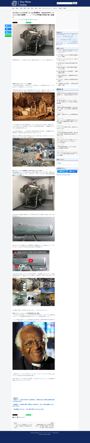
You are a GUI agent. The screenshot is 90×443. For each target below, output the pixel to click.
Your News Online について (36, 432)
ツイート (9, 25)
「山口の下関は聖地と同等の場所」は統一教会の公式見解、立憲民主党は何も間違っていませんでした (67, 133)
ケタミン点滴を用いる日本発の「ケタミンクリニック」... (68, 51)
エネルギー (59, 36)
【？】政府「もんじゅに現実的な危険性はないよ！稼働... (68, 55)
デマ (66, 41)
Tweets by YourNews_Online (63, 174)
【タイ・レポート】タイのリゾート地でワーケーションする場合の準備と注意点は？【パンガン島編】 (67, 153)
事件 (32, 8)
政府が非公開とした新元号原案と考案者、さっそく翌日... (68, 68)
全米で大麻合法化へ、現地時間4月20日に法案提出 (68, 76)
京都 (73, 41)
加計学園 (70, 43)
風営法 (69, 36)
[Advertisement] (33, 71)
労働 (21, 8)
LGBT (67, 39)
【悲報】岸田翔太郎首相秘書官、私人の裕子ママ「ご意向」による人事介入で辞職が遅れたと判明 (67, 108)
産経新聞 (74, 43)
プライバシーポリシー (47, 432)
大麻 (73, 34)
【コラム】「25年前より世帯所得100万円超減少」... (68, 80)
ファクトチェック (47, 8)
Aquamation (34, 19)
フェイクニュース (60, 41)
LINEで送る (9, 35)
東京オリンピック (66, 34)
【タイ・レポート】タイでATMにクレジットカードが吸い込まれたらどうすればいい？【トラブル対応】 (67, 140)
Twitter (60, 44)
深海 (24, 19)
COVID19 (58, 34)
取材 (65, 8)
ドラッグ (62, 38)
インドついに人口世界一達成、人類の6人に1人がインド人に (67, 127)
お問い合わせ (56, 432)
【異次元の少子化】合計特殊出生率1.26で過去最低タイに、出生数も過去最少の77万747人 (67, 94)
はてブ (9, 32)
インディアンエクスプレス (43, 374)
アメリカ (67, 38)
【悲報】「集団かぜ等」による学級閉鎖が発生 (67, 114)
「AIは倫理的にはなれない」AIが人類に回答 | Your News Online (28, 409)
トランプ (69, 41)
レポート (65, 43)
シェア (9, 29)
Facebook (73, 171)
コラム (55, 8)
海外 (36, 8)
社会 (28, 8)
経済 (17, 8)
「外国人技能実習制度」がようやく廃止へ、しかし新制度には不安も (67, 147)
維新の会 (58, 43)
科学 (40, 8)
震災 (72, 36)
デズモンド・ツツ (34, 316)
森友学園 (63, 39)
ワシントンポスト (22, 374)
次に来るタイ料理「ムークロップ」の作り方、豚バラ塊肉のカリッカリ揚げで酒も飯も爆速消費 (67, 101)
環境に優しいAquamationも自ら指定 (26, 321)
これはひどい (75, 39)
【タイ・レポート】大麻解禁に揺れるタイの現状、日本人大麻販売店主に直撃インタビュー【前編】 (67, 121)
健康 (70, 39)
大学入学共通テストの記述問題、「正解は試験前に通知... (68, 72)
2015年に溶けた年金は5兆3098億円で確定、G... (67, 63)
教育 (66, 36)
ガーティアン (31, 374)
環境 (25, 8)
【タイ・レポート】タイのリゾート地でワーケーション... (68, 59)
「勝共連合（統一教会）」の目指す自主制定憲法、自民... (68, 84)
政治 (13, 8)
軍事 (62, 43)
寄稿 (61, 8)
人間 (63, 36)
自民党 (76, 41)
